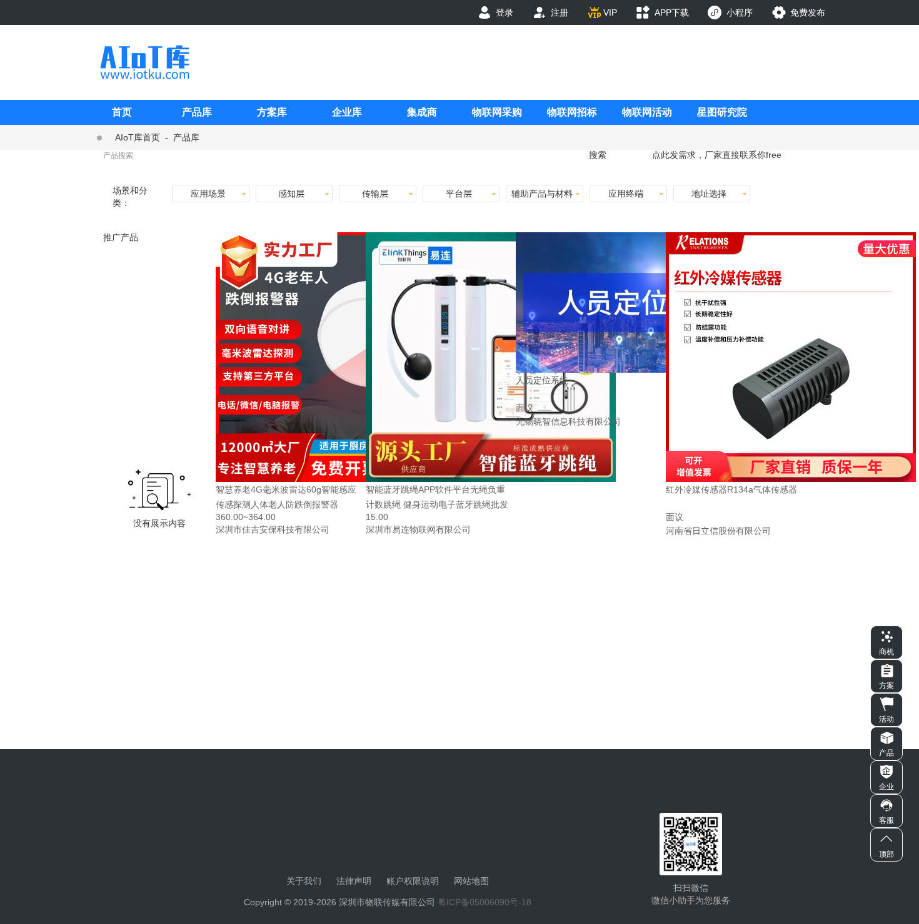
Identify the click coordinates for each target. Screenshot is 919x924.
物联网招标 (572, 112)
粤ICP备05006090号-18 (484, 902)
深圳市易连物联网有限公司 (418, 529)
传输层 (375, 194)
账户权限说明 (412, 881)
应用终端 (625, 194)
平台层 (459, 194)
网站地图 (471, 881)
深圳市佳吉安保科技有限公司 (272, 529)
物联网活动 (647, 112)
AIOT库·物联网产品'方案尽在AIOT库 (144, 62)
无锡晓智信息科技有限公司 (568, 421)
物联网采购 (497, 112)
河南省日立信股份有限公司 (718, 531)
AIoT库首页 (137, 137)
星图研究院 (722, 112)
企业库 (347, 112)
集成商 (422, 112)
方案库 (272, 112)
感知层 (291, 194)
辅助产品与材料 (542, 194)
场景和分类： (130, 196)
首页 (122, 112)
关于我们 (303, 881)
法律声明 (353, 881)
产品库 (197, 112)
